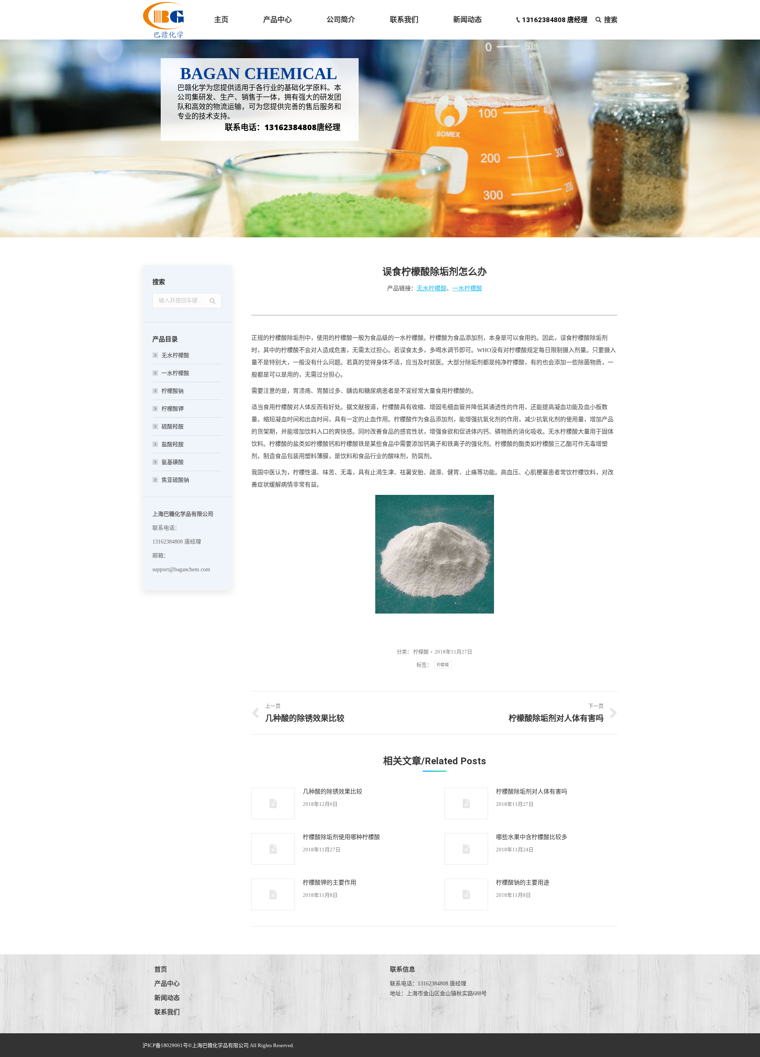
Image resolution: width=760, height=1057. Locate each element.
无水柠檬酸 (175, 355)
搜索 (611, 20)
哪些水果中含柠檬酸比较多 (531, 837)
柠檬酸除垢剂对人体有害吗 (531, 791)
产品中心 (167, 983)
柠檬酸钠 (173, 391)
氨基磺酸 (173, 462)
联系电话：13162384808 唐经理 (428, 984)
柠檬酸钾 (173, 409)
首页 (160, 969)
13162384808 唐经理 (554, 20)
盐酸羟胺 (173, 444)
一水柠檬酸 (175, 373)
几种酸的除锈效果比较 (332, 791)
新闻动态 (167, 998)
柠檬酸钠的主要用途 (522, 882)
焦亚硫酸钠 (175, 480)
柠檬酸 (438, 338)
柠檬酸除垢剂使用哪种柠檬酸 (341, 837)
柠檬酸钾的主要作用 (329, 882)
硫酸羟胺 (173, 427)
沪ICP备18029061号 (165, 1045)
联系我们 (167, 1012)
